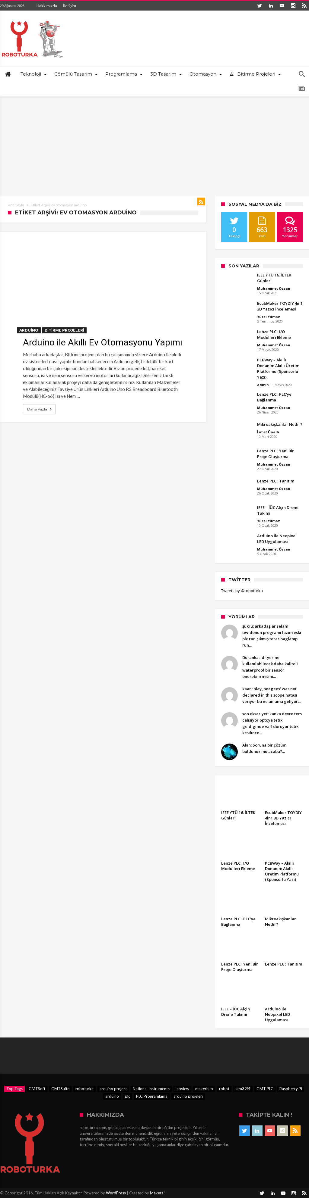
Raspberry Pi (290, 1088)
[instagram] (293, 6)
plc (127, 1096)
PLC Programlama (151, 1096)
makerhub (204, 1088)
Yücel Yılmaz (268, 316)
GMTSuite (60, 1088)
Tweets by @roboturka (242, 590)
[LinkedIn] (271, 6)
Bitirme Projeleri (64, 330)
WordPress (116, 1192)
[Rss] (304, 6)
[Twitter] (259, 6)
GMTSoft (37, 1088)
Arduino (28, 330)
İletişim (69, 5)
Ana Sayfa (16, 205)
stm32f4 (242, 1088)
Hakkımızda (47, 5)
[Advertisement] (154, 142)
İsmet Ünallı (268, 432)
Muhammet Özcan (273, 288)
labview (182, 1088)
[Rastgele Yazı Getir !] (302, 88)
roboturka (84, 1088)
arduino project (113, 1088)
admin (263, 384)
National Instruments (151, 1088)
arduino (112, 1096)
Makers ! (158, 1192)
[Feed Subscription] (201, 201)
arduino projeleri (188, 1096)
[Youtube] (282, 6)
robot (224, 1088)
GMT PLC (264, 1088)
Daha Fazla (37, 409)
